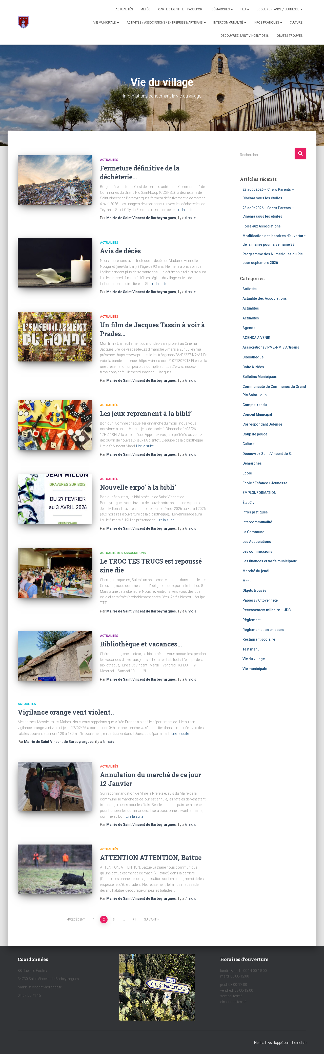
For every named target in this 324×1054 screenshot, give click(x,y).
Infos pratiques (267, 22)
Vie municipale (104, 22)
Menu (247, 581)
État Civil (249, 503)
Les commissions (257, 551)
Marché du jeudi (255, 571)
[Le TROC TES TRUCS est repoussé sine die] (55, 573)
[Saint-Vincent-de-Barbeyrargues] (23, 22)
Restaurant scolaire (258, 639)
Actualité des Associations (123, 553)
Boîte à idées (253, 367)
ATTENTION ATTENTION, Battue (150, 857)
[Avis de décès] (55, 263)
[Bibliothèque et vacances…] (55, 656)
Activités (249, 289)
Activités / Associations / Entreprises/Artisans (165, 22)
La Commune (253, 532)
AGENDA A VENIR (256, 338)
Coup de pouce (254, 434)
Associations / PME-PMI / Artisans (270, 347)
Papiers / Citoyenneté (260, 600)
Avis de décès (120, 251)
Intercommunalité (228, 22)
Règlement (251, 620)
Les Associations (256, 542)
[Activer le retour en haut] (314, 1044)
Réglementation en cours (263, 630)
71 (134, 919)
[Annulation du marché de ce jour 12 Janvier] (55, 787)
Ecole (247, 473)
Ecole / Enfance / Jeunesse (278, 9)
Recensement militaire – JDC (266, 610)
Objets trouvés (254, 590)
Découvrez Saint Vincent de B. (245, 35)
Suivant (150, 919)
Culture (296, 22)
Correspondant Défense (262, 424)
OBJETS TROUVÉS (289, 35)
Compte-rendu (254, 405)
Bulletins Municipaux (259, 377)
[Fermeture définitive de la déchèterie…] (55, 180)
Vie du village (253, 659)
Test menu (250, 649)
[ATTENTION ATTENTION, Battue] (55, 869)
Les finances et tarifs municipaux (269, 561)
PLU (243, 9)
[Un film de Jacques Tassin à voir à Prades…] (55, 337)
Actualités (124, 9)
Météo (145, 9)
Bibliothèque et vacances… (141, 644)
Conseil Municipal (257, 414)
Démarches (221, 9)
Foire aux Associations (261, 226)
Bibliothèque (253, 357)
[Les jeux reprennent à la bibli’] (55, 425)
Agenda (248, 328)
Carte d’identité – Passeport (181, 9)
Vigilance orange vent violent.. (66, 712)
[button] (231, 9)
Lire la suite (184, 210)
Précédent (76, 919)
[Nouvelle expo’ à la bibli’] (55, 499)
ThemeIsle (298, 1043)
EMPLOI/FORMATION (259, 493)
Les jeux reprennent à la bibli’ (146, 413)
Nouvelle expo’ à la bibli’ (138, 487)
